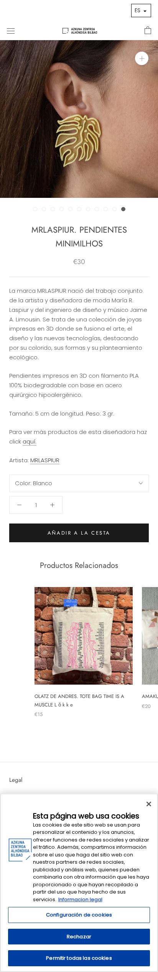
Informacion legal (80, 899)
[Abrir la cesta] (148, 30)
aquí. (29, 441)
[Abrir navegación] (11, 31)
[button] (141, 10)
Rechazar (79, 936)
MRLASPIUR (44, 460)
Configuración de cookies (79, 914)
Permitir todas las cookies (79, 958)
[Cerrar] (148, 804)
